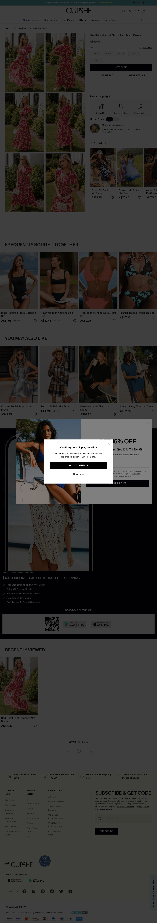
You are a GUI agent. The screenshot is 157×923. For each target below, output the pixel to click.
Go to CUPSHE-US (78, 465)
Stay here (78, 474)
